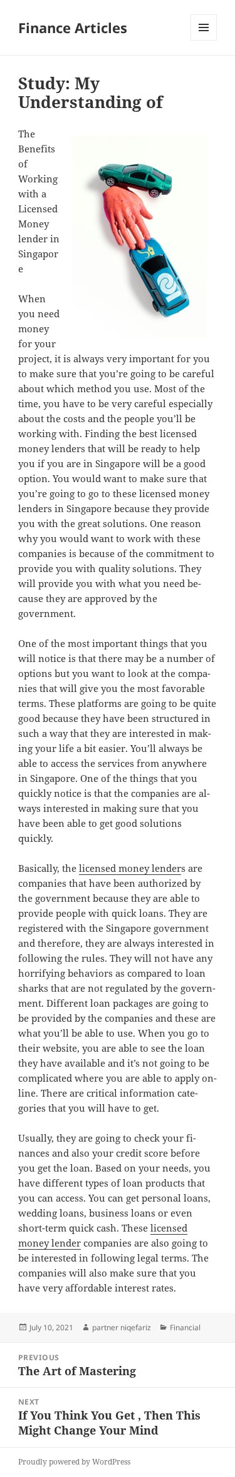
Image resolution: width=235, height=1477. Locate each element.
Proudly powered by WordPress (74, 1461)
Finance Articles (72, 27)
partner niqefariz (121, 1327)
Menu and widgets (204, 40)
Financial (185, 1327)
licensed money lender (130, 868)
